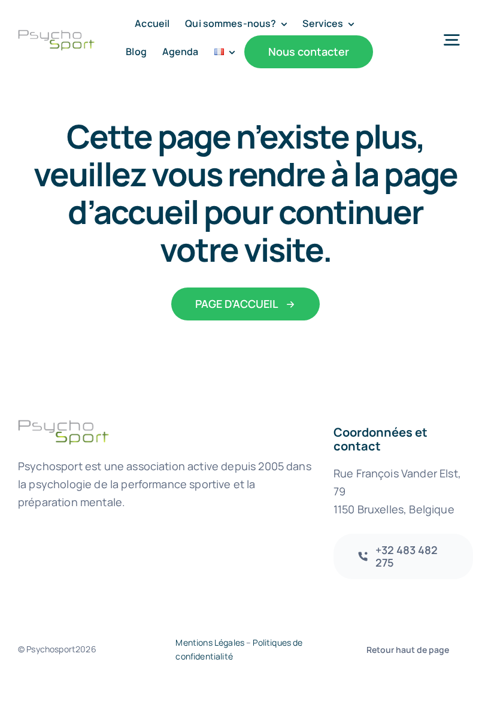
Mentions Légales (209, 642)
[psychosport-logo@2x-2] (56, 35)
